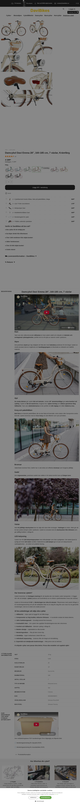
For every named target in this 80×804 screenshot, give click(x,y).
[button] (40, 801)
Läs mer (56, 794)
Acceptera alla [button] (45, 797)
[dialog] (40, 796)
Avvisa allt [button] (33, 797)
